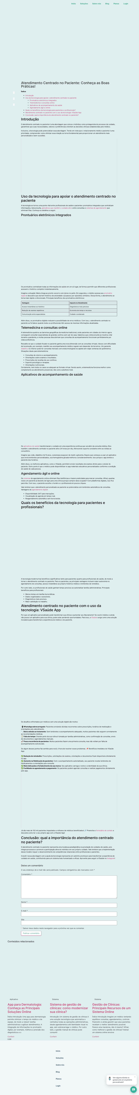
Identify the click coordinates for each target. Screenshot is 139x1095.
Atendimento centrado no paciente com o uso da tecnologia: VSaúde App (53, 113)
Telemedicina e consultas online (42, 103)
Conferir (11, 1036)
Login (125, 4)
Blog (107, 4)
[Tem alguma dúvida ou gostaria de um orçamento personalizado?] (133, 1089)
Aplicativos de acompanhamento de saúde (46, 105)
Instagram (111, 858)
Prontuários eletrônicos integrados (43, 100)
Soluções (84, 4)
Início (73, 4)
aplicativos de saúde (31, 446)
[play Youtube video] (69, 165)
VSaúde (94, 617)
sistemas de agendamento (96, 208)
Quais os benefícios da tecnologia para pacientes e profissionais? (50, 110)
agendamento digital (40, 490)
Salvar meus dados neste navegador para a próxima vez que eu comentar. (53, 928)
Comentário (26, 874)
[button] (14, 92)
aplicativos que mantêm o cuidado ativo (57, 208)
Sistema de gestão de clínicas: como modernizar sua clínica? (69, 1008)
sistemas (27, 478)
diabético (24, 349)
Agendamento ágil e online (40, 108)
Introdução (29, 95)
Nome (24, 902)
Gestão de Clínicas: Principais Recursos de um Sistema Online (111, 1008)
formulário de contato (104, 830)
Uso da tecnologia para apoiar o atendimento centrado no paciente (50, 98)
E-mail (24, 911)
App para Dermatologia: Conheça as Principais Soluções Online (25, 1008)
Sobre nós (96, 4)
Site (22, 919)
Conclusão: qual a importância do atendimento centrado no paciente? (52, 115)
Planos (116, 4)
